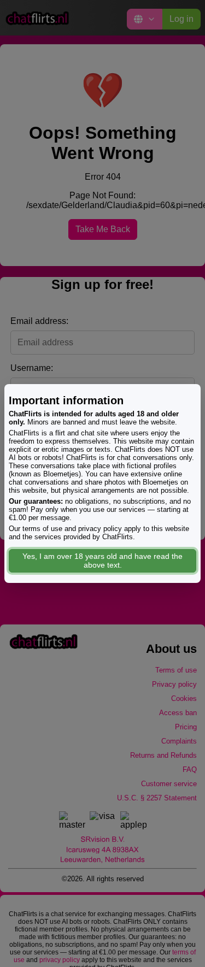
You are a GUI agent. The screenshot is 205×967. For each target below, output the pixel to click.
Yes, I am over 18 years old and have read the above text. (102, 560)
